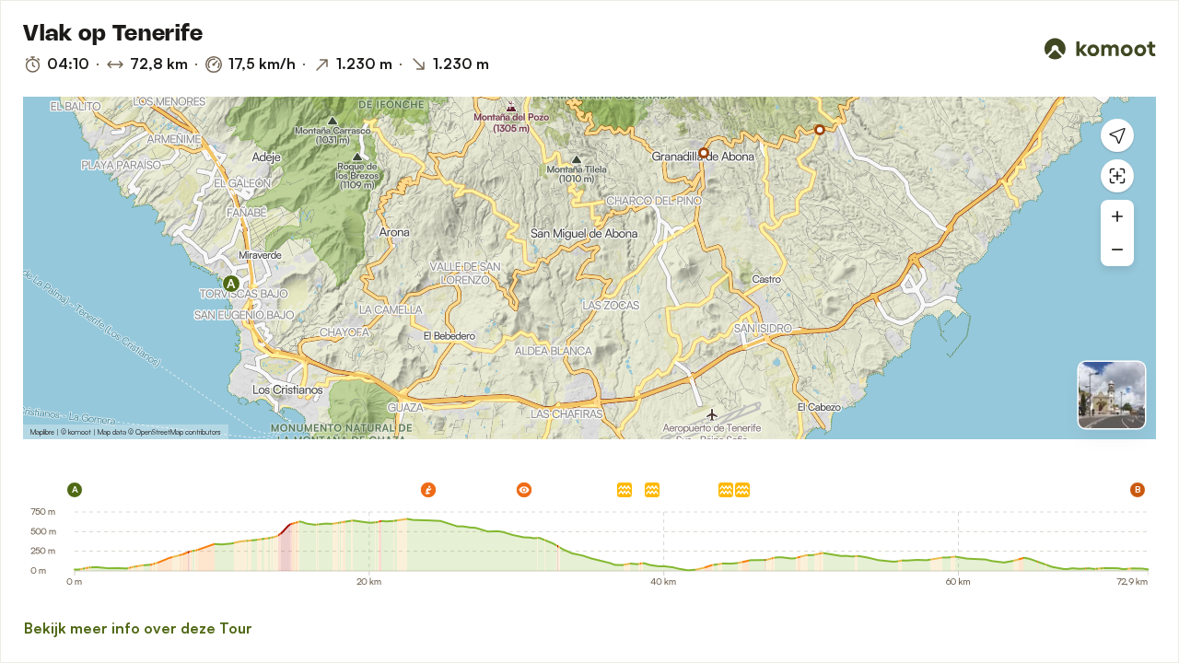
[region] (589, 268)
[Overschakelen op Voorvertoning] (1112, 395)
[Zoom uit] (1117, 249)
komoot (79, 431)
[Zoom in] (1117, 216)
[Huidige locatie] (1117, 135)
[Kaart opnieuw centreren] (1117, 175)
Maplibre (42, 431)
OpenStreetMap (159, 431)
